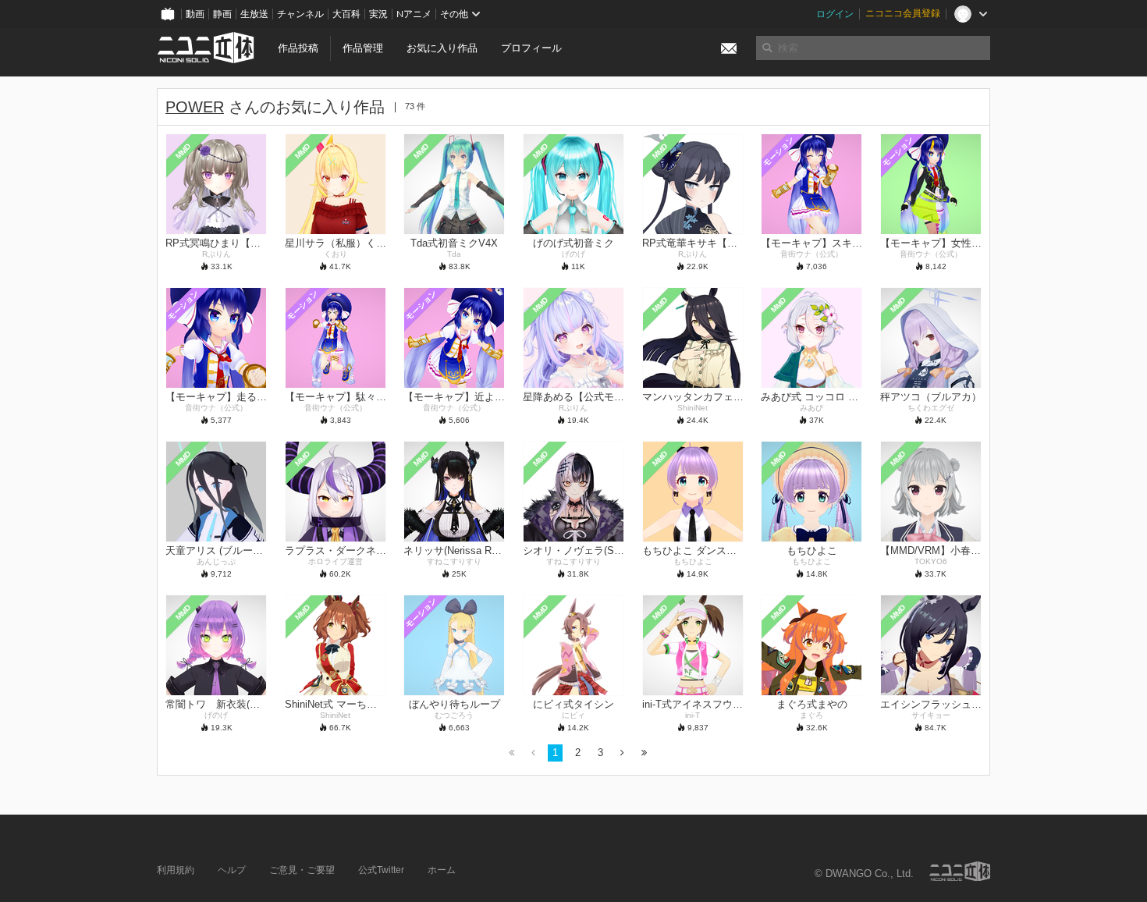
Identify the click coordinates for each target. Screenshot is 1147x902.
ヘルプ (232, 870)
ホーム (442, 870)
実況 (378, 14)
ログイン (835, 14)
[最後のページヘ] (644, 753)
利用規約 (175, 870)
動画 (195, 14)
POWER (194, 106)
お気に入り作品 (442, 48)
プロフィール (531, 48)
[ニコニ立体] (959, 871)
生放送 (254, 14)
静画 (222, 14)
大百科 (346, 14)
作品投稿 (298, 48)
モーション (778, 151)
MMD (183, 150)
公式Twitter (381, 870)
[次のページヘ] (622, 753)
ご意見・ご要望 (302, 870)
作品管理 (363, 48)
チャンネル (300, 14)
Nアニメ (413, 14)
